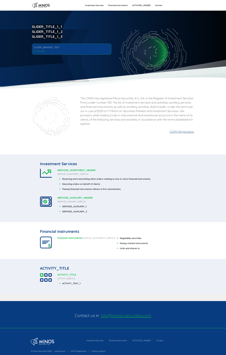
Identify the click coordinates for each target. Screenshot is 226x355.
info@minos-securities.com (126, 315)
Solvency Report (99, 351)
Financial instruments (118, 5)
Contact (158, 5)
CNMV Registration (182, 131)
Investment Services (94, 5)
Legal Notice (59, 351)
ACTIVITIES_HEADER (141, 5)
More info (40, 51)
